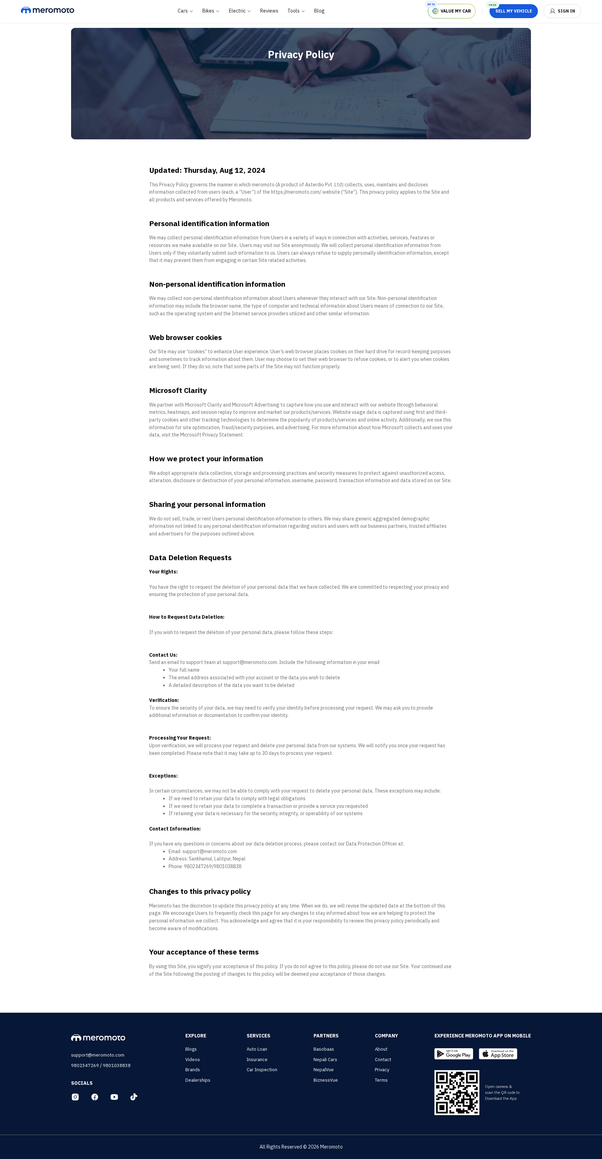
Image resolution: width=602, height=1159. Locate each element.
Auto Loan (257, 1049)
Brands (192, 1070)
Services (258, 1036)
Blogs (191, 1049)
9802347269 (85, 1065)
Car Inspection (262, 1070)
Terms (381, 1080)
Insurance (257, 1060)
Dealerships (197, 1080)
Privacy (382, 1070)
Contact (383, 1060)
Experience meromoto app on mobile (482, 1036)
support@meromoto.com (97, 1055)
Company (386, 1036)
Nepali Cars (325, 1060)
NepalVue (324, 1070)
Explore (195, 1036)
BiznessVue (326, 1080)
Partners (326, 1036)
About (381, 1049)
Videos (192, 1060)
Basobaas (324, 1049)
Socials (82, 1083)
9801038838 (117, 1065)
